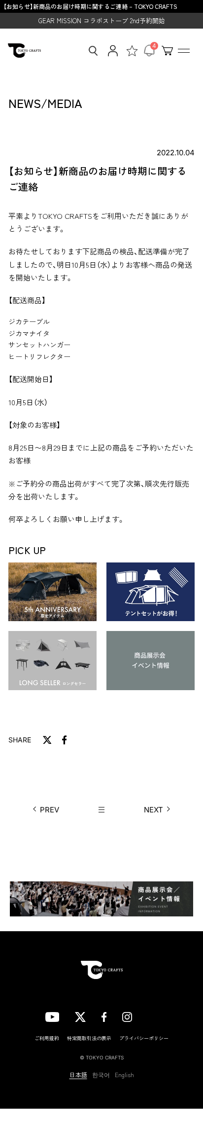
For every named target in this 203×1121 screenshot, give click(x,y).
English (124, 1075)
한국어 (101, 1075)
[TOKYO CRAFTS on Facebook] (104, 1016)
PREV (49, 809)
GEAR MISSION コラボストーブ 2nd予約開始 (101, 20)
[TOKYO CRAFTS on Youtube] (52, 1016)
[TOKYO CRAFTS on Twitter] (80, 1016)
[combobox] (90, 51)
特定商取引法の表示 (89, 1038)
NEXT (153, 809)
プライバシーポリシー (144, 1038)
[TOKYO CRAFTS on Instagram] (127, 1016)
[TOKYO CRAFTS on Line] (153, 1015)
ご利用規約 (46, 1038)
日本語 (78, 1075)
